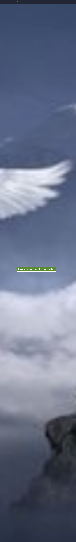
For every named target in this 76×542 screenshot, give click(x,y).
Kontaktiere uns (57, 1)
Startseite (48, 1)
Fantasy (52, 1)
